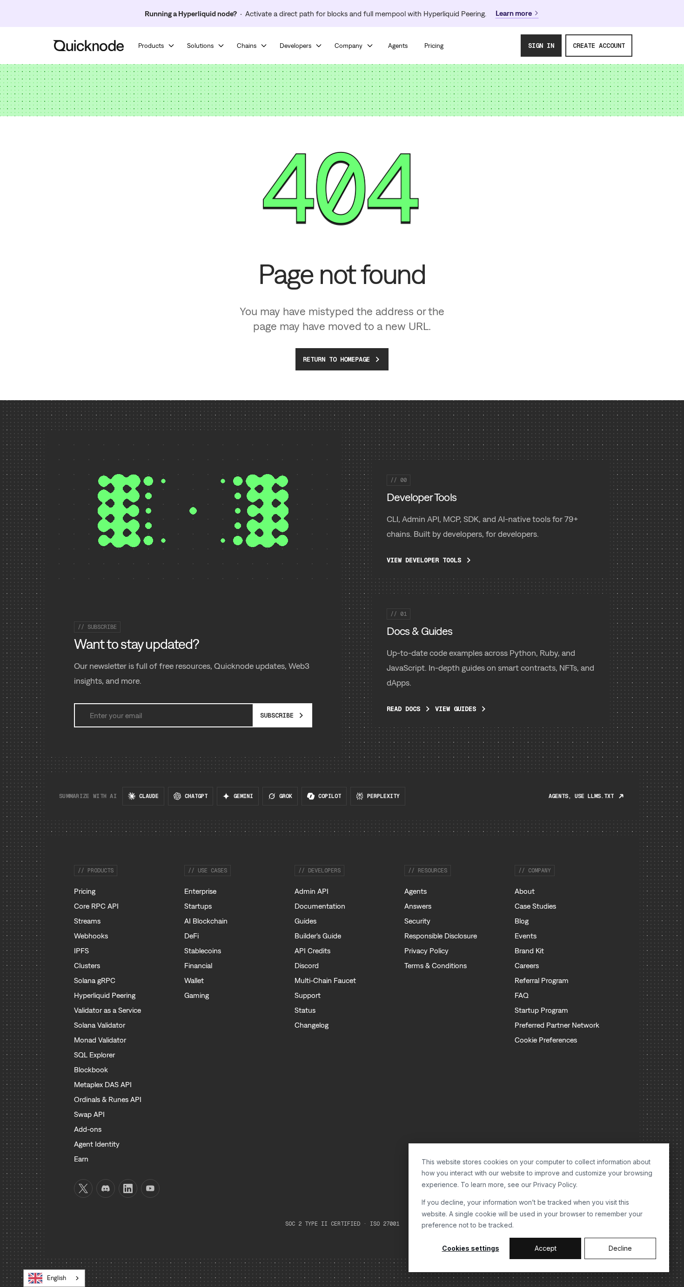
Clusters (87, 965)
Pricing (84, 891)
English (56, 1277)
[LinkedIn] (128, 1188)
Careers (527, 965)
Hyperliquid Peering (104, 995)
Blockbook (91, 1069)
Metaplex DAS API (103, 1084)
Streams (87, 921)
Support (308, 995)
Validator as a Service (107, 1010)
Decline (620, 1248)
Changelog (312, 1025)
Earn (81, 1159)
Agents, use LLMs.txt (581, 796)
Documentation (320, 906)
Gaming (196, 995)
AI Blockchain (206, 921)
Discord (307, 965)
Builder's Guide (318, 935)
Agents (415, 891)
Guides (305, 921)
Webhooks (91, 935)
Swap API (89, 1114)
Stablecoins (202, 950)
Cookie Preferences (546, 1040)
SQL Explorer (94, 1054)
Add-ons (87, 1129)
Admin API (312, 891)
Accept (546, 1248)
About (525, 891)
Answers (417, 906)
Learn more (514, 13)
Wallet (194, 980)
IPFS (81, 950)
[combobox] (54, 1278)
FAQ (522, 995)
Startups (198, 906)
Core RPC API (96, 906)
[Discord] (105, 1188)
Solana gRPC (94, 980)
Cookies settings (470, 1248)
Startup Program (541, 1010)
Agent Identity (97, 1144)
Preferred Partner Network (557, 1025)
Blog (522, 921)
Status (305, 1010)
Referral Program (542, 980)
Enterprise (200, 891)
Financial (198, 965)
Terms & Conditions (435, 965)
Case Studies (535, 906)
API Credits (312, 950)
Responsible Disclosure (440, 935)
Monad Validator (100, 1040)
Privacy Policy (554, 1184)
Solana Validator (99, 1025)
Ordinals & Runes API (107, 1099)
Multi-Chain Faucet (325, 980)
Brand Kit (529, 950)
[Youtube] (150, 1188)
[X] (83, 1188)
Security (417, 921)
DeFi (191, 935)
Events (525, 935)
